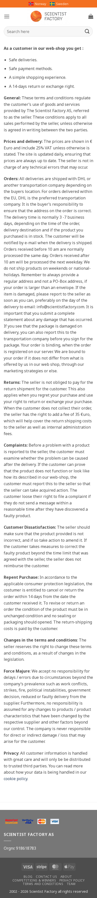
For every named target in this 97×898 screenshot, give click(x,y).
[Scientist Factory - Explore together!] (48, 16)
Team (71, 884)
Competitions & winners (34, 880)
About (66, 876)
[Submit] (87, 31)
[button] (7, 16)
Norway (40, 4)
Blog (28, 876)
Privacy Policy (72, 880)
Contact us (46, 876)
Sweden (62, 4)
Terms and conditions (43, 884)
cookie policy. (16, 778)
